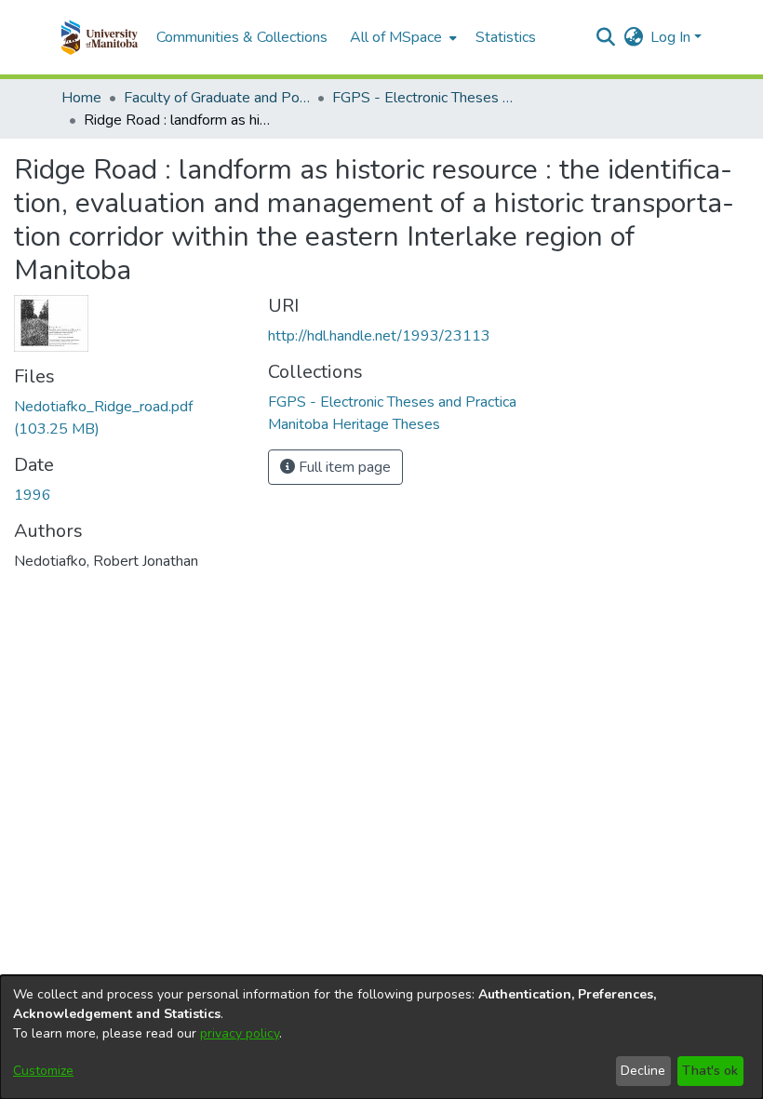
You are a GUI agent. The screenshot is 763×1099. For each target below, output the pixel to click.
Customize (43, 1070)
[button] (99, 37)
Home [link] (81, 97)
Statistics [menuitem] (505, 37)
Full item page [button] (343, 467)
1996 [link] (32, 495)
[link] (392, 402)
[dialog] (381, 1037)
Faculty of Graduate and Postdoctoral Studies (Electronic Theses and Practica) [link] (217, 97)
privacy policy (239, 1033)
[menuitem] (401, 37)
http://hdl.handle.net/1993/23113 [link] (379, 336)
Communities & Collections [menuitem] (242, 37)
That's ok (710, 1070)
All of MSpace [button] (396, 37)
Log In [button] (672, 37)
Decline (643, 1070)
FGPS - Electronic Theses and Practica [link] (425, 97)
